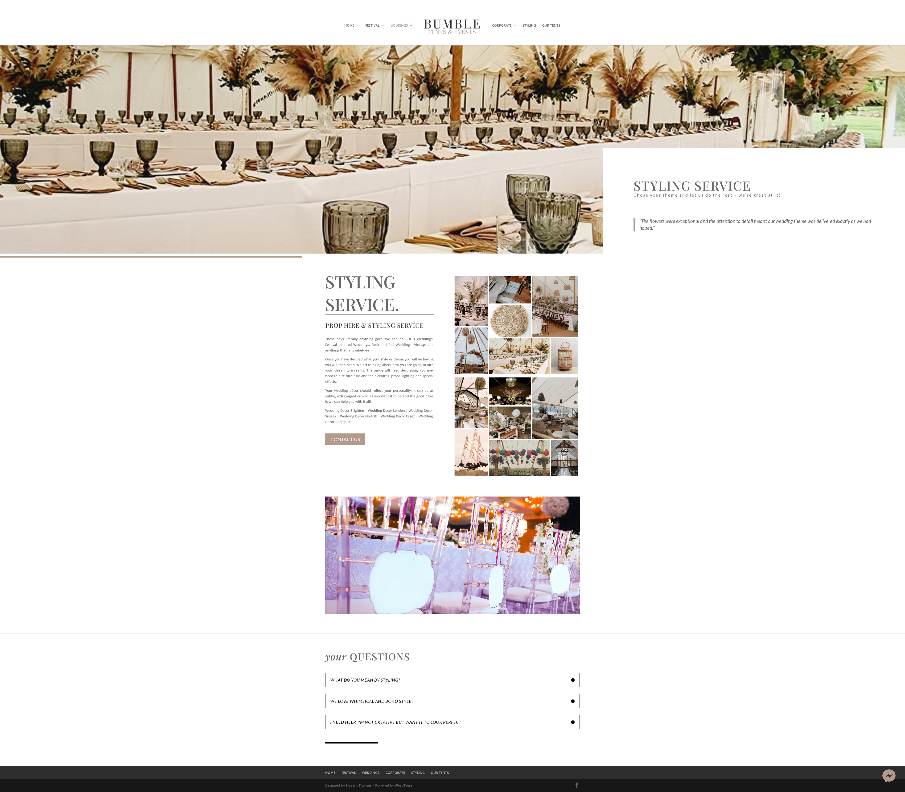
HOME (349, 26)
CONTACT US (345, 439)
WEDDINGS (399, 26)
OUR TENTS (551, 26)
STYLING (529, 26)
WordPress (403, 785)
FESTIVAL (372, 26)
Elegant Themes (358, 785)
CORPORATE (502, 26)
